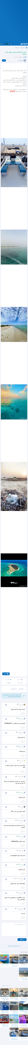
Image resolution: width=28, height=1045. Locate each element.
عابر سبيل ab (21, 704)
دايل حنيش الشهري (20, 908)
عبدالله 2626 (21, 850)
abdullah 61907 (20, 776)
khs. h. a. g (21, 760)
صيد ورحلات (17, 47)
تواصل (5, 673)
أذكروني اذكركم (20, 892)
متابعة (4, 60)
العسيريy (21, 806)
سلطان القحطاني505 (19, 878)
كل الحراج (22, 47)
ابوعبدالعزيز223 (20, 732)
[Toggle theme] (11, 44)
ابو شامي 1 (20, 60)
